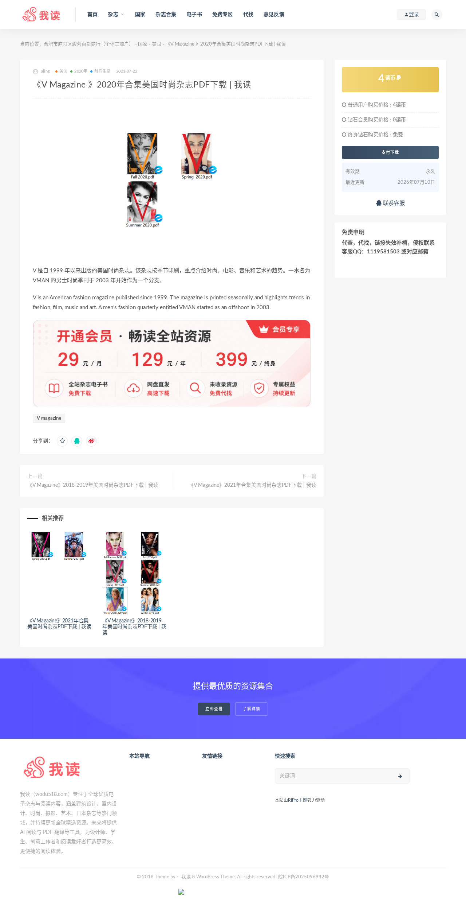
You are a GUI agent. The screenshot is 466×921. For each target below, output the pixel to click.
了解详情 (251, 709)
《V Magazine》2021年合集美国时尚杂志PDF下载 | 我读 (252, 485)
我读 (186, 877)
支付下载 (390, 152)
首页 (92, 14)
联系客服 (393, 203)
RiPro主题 (297, 800)
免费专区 (222, 14)
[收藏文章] (62, 441)
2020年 (80, 71)
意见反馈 (274, 14)
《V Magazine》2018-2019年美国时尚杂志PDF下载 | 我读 (92, 485)
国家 (140, 14)
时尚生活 (102, 71)
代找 (248, 14)
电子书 (194, 14)
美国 (156, 44)
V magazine (49, 418)
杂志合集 (165, 14)
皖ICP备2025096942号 (303, 877)
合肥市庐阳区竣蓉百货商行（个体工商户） (89, 44)
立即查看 (214, 709)
